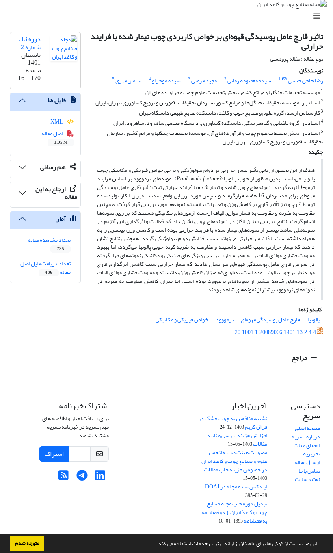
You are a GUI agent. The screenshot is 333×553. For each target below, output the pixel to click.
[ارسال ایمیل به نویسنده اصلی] (284, 79)
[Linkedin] (100, 477)
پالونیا (313, 319)
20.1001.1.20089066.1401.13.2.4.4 (275, 332)
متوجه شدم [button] (27, 543)
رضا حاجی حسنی (305, 80)
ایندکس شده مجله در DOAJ (236, 486)
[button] (154, 544)
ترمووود (225, 319)
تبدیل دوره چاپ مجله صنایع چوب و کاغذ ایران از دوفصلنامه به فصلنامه (234, 512)
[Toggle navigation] (169, 16)
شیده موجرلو (166, 80)
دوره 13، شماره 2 (30, 43)
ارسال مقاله (307, 462)
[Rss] (63, 477)
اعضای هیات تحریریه (307, 449)
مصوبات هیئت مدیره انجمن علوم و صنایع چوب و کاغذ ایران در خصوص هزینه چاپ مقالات (234, 461)
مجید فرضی (204, 80)
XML (57, 121)
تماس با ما (309, 470)
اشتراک (54, 454)
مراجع (300, 357)
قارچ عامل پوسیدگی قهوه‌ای (270, 319)
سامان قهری (128, 80)
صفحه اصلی (307, 428)
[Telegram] (82, 477)
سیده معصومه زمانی (249, 80)
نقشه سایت (307, 479)
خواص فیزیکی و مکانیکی (182, 319)
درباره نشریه (306, 436)
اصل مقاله (54, 137)
